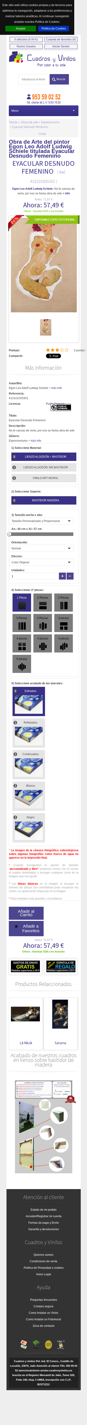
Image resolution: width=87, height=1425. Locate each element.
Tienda (13, 122)
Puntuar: (14, 350)
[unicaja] (36, 1343)
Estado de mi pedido (44, 1209)
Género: (14, 436)
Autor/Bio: (15, 383)
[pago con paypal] (48, 1343)
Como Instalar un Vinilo (43, 1312)
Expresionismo (50, 122)
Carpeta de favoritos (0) (61, 39)
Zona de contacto (44, 1325)
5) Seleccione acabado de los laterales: (37, 683)
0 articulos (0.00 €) (26, 39)
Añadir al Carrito (26, 913)
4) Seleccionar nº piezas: (27, 590)
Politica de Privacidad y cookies (44, 1267)
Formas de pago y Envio (43, 1222)
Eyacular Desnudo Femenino (30, 127)
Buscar (61, 79)
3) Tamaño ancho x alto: (27, 515)
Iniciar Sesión (61, 46)
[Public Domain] (61, 410)
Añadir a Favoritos (30, 928)
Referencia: (16, 393)
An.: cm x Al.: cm (26, 529)
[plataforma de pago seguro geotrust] (60, 1343)
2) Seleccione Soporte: (26, 491)
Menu (15, 110)
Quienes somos (43, 1254)
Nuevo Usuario (26, 46)
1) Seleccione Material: (26, 448)
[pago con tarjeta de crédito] (24, 1343)
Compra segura (43, 1306)
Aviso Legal (43, 1274)
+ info (66, 193)
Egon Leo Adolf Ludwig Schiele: (33, 188)
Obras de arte (29, 122)
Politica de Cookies (54, 28)
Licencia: (15, 403)
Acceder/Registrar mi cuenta (43, 1216)
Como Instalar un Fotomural (43, 1319)
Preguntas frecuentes (43, 1299)
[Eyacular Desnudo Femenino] (46, 334)
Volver (42, 134)
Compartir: (16, 356)
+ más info (55, 388)
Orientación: (19, 542)
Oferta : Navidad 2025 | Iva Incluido (43, 211)
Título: (13, 415)
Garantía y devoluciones (43, 1229)
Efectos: (17, 556)
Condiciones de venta (43, 1261)
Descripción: (17, 425)
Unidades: (18, 570)
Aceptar (21, 28)
